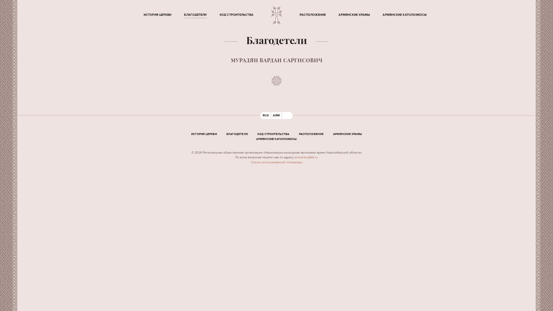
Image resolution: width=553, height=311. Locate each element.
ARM (276, 115)
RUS (266, 115)
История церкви (158, 15)
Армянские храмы (354, 15)
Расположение (313, 15)
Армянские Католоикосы (405, 15)
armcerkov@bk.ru (306, 157)
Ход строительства (236, 15)
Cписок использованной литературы (276, 162)
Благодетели (195, 15)
